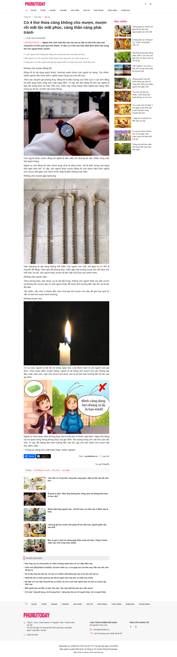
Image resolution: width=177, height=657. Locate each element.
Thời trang (99, 10)
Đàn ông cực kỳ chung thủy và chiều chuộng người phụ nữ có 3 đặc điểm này (58, 563)
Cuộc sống (112, 10)
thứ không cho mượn (42, 470)
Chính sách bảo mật (96, 652)
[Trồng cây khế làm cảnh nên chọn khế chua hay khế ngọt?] (122, 148)
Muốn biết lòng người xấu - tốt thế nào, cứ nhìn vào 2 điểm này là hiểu (78, 510)
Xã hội (33, 10)
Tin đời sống (144, 604)
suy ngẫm (66, 470)
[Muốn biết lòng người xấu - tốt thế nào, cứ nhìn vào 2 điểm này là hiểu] (35, 514)
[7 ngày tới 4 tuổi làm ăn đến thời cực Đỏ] (122, 122)
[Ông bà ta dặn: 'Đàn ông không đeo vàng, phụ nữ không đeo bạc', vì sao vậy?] (35, 499)
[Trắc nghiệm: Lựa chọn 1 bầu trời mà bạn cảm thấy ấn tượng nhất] (122, 70)
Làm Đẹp (63, 10)
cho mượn (56, 470)
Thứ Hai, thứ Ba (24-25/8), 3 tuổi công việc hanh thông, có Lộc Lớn (141, 94)
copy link (105, 456)
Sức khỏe (75, 10)
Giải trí (86, 10)
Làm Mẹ (52, 10)
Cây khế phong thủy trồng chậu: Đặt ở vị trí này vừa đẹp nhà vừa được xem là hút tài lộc (142, 57)
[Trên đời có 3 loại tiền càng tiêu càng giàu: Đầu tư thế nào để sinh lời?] (35, 483)
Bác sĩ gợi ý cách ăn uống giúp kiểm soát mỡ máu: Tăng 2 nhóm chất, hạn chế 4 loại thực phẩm (77, 541)
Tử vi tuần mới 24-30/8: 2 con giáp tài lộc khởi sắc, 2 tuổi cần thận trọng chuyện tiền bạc (142, 109)
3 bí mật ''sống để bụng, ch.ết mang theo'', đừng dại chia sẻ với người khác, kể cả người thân (65, 592)
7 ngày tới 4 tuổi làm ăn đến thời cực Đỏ (141, 119)
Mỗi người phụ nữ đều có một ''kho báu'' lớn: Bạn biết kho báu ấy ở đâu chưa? (59, 588)
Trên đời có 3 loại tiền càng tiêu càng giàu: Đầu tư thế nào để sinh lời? (78, 479)
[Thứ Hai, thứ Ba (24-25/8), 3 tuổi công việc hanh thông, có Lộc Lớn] (122, 96)
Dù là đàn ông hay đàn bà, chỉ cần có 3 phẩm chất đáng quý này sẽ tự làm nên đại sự (61, 574)
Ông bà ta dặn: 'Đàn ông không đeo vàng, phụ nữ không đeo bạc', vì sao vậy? (78, 495)
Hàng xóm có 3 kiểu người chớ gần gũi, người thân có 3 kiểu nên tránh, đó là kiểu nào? (60, 62)
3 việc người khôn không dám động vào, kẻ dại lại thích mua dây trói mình (55, 54)
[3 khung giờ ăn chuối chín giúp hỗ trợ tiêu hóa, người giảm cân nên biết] (35, 530)
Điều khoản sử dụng (81, 652)
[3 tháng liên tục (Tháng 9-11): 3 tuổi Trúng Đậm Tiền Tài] (122, 44)
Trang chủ (27, 17)
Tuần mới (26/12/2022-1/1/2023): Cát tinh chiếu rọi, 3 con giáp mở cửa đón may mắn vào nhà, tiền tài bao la (66, 568)
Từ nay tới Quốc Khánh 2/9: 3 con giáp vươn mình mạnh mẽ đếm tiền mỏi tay (142, 135)
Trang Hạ (105, 464)
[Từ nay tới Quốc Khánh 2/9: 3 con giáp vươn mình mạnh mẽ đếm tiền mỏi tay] (122, 135)
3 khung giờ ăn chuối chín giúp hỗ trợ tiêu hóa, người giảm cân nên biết (77, 526)
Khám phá (125, 10)
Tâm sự (47, 17)
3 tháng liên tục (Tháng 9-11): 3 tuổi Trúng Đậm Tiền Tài (142, 42)
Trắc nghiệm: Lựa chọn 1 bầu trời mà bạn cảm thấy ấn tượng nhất (142, 68)
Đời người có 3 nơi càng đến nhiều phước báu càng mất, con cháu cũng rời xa (56, 58)
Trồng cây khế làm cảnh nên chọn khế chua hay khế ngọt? (142, 147)
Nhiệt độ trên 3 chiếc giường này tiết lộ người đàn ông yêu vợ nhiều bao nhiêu (59, 578)
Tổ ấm (42, 10)
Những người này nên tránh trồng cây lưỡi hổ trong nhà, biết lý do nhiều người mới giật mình (142, 83)
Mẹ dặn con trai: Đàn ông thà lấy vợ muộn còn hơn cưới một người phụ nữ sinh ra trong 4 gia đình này (65, 583)
